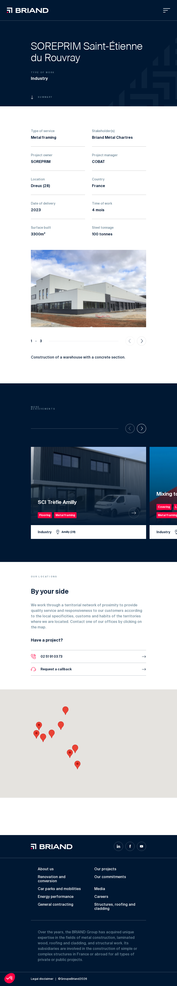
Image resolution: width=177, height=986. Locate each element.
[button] (77, 765)
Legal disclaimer (42, 979)
